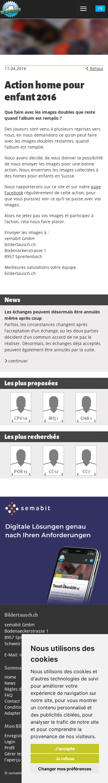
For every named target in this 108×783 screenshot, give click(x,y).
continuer (17, 361)
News (10, 683)
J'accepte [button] (65, 748)
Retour (96, 68)
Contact (12, 701)
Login (9, 741)
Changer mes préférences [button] (65, 768)
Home (10, 677)
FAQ (8, 695)
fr (100, 8)
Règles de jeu (18, 689)
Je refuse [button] (65, 758)
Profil (9, 748)
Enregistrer (15, 735)
